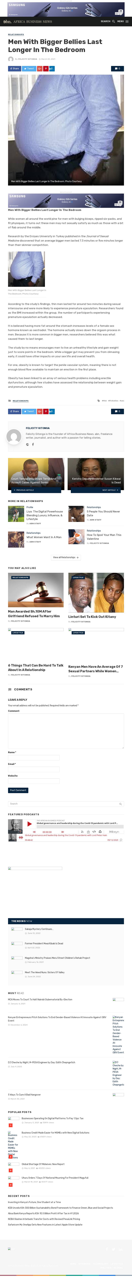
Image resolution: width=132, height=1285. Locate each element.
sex (122, 401)
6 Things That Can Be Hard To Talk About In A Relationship (35, 667)
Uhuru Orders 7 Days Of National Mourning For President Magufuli (55, 1178)
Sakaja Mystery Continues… (39, 929)
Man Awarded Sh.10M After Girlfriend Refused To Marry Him (34, 614)
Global (118, 1268)
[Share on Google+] (39, 68)
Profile (30, 507)
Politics (106, 1268)
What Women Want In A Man (44, 537)
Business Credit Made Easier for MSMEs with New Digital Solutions (55, 1132)
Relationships (16, 34)
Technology (100, 1264)
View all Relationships (64, 557)
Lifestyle (78, 578)
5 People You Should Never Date (103, 513)
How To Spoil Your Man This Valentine (104, 536)
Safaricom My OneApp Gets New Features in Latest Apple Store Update (45, 1224)
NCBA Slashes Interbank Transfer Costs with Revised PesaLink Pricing (44, 1219)
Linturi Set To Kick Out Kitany (92, 617)
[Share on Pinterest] (46, 68)
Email (12, 764)
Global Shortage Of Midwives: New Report (43, 1164)
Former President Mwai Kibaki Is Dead (44, 943)
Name (12, 752)
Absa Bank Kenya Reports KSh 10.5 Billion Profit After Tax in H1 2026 (43, 1213)
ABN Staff (35, 523)
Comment (13, 711)
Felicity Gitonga (27, 59)
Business (84, 1264)
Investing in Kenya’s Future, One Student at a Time (34, 1202)
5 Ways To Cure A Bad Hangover (24, 1094)
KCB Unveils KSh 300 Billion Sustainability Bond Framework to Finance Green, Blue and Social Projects (60, 1208)
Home (73, 1264)
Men (105, 401)
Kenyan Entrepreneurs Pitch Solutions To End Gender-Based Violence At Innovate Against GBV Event (57, 1019)
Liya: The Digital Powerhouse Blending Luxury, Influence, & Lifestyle (45, 515)
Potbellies (113, 401)
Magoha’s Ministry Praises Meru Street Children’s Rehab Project (57, 958)
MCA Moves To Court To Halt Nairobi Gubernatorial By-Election (40, 999)
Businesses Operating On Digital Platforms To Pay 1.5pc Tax (53, 1118)
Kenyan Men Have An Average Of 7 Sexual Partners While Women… (95, 669)
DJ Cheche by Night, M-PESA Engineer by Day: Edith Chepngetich (41, 1062)
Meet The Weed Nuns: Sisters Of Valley (45, 972)
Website (13, 775)
